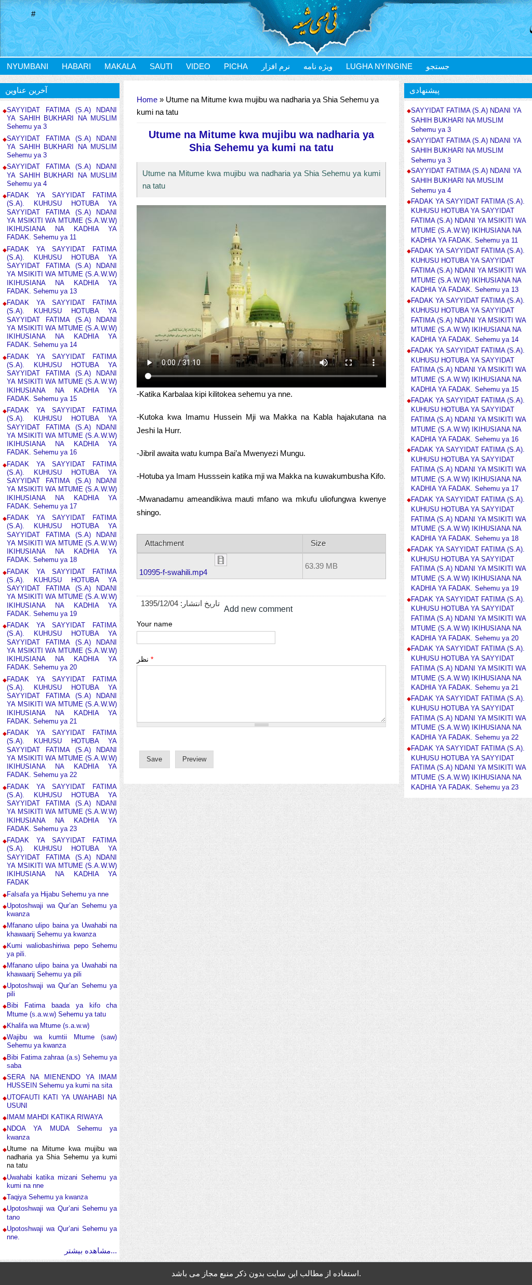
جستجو (437, 66)
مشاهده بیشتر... (90, 1250)
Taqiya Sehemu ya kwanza (47, 1197)
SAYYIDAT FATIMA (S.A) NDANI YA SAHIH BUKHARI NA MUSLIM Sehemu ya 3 (62, 118)
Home (147, 99)
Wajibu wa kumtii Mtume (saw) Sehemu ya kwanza (62, 1041)
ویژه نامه (317, 66)
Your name (154, 624)
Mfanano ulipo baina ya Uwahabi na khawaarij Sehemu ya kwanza (62, 929)
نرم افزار (275, 66)
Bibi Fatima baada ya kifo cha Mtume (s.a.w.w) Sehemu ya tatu (62, 1009)
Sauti (161, 66)
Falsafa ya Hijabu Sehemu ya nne (58, 894)
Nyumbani (27, 66)
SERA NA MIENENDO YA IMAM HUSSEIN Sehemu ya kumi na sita (62, 1081)
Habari (76, 66)
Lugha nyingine (379, 66)
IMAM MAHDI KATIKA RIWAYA (55, 1117)
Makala (120, 66)
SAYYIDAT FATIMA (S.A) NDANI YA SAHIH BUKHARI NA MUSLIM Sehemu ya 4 (62, 175)
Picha (236, 66)
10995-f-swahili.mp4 (173, 572)
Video (198, 66)
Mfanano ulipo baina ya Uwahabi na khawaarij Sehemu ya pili (62, 969)
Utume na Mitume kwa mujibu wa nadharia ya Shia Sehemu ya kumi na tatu (62, 1157)
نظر (145, 659)
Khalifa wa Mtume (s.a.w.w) (48, 1025)
